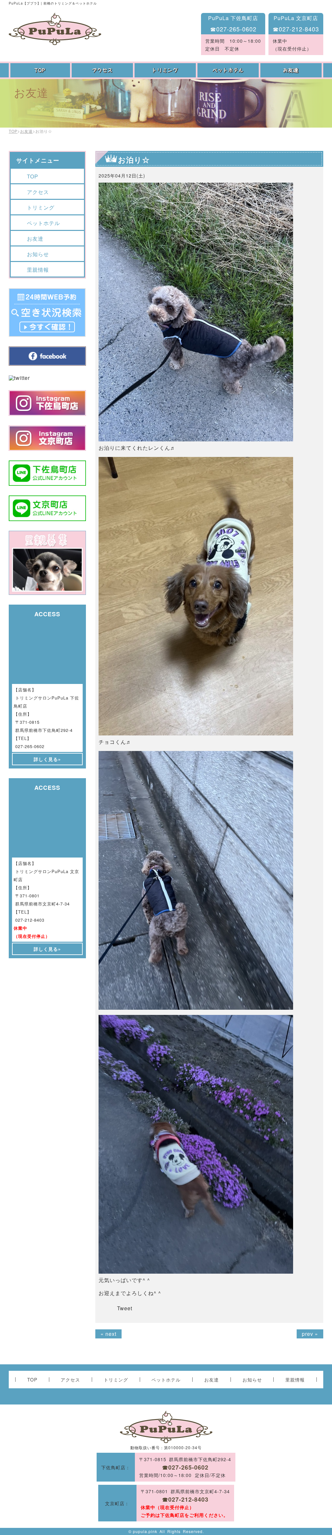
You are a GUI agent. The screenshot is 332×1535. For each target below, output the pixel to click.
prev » (310, 1333)
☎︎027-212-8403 (296, 29)
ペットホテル (228, 70)
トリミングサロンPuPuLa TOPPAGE (55, 29)
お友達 (291, 70)
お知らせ (38, 254)
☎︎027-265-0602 (233, 29)
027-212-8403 (29, 920)
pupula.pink (145, 1531)
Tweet (124, 1308)
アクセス (103, 70)
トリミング (166, 70)
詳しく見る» (47, 759)
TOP (40, 70)
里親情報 (38, 269)
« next (108, 1333)
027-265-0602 (29, 746)
